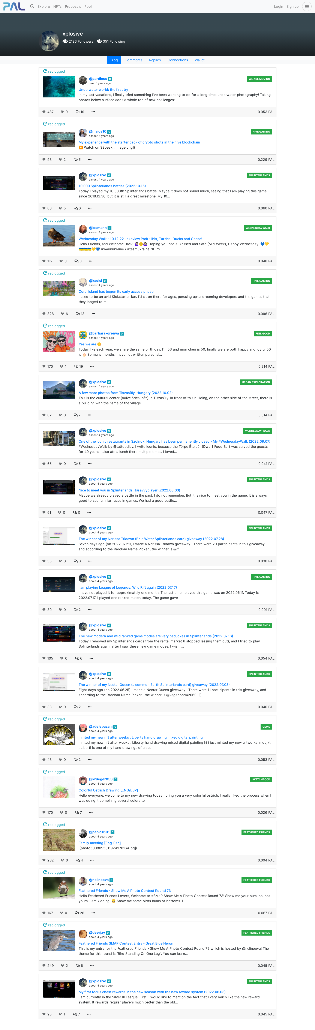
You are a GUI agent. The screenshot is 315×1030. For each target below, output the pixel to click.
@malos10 (98, 131)
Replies (155, 60)
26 (81, 913)
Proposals (73, 6)
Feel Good (263, 333)
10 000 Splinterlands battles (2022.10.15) (112, 186)
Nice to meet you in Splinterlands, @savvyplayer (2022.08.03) (129, 490)
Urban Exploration (256, 382)
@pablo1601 (100, 832)
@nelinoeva (99, 880)
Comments (133, 60)
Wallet (200, 60)
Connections (178, 60)
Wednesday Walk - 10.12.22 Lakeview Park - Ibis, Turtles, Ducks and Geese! (140, 239)
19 (82, 112)
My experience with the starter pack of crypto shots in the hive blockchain (139, 142)
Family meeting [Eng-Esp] (100, 843)
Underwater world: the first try (103, 89)
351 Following (113, 41)
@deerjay (97, 932)
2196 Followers (80, 41)
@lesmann (98, 227)
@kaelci (96, 280)
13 (82, 314)
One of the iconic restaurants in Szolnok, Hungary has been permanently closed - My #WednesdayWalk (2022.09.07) (174, 441)
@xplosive (98, 175)
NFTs (57, 6)
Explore (44, 6)
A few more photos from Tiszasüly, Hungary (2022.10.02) (126, 393)
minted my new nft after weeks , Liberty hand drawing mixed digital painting (141, 737)
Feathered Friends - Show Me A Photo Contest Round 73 (125, 890)
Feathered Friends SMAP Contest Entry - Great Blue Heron (126, 943)
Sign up (292, 6)
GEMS (266, 726)
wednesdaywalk (258, 228)
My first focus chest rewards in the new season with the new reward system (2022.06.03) (152, 992)
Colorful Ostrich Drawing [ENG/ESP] (108, 790)
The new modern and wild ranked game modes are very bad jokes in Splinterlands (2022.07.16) (156, 636)
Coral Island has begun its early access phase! (116, 291)
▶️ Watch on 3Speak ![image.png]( (107, 147)
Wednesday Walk (257, 430)
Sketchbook (261, 779)
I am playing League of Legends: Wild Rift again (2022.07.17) (128, 587)
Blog (114, 60)
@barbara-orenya (104, 333)
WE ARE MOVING (259, 79)
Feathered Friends (256, 832)
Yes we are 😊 (90, 344)
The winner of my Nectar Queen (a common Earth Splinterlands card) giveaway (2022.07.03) (154, 684)
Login (278, 6)
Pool (88, 6)
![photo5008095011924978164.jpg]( (108, 848)
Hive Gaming (261, 131)
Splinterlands (259, 175)
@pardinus (98, 78)
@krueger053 (101, 779)
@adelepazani (101, 726)
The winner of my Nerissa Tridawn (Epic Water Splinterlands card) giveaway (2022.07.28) (151, 539)
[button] (306, 6)
